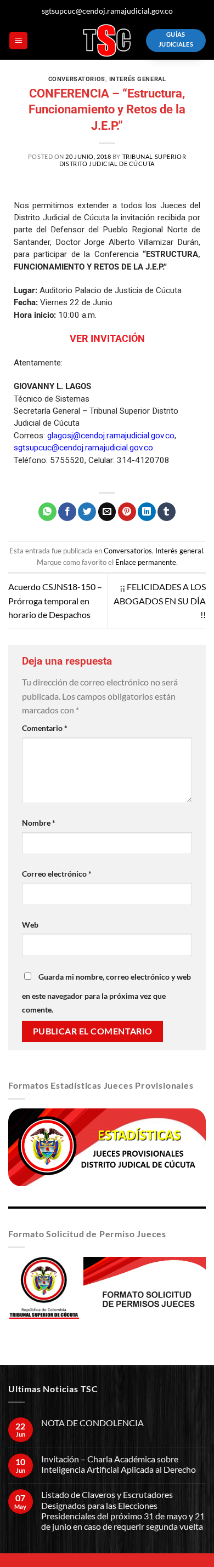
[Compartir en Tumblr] (166, 511)
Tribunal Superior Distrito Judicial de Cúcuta (122, 160)
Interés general (137, 79)
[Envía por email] (107, 511)
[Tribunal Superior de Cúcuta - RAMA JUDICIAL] (107, 40)
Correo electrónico (57, 873)
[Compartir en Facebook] (67, 511)
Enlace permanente (145, 562)
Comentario (44, 728)
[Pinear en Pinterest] (127, 511)
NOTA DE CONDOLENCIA (92, 1422)
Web (30, 924)
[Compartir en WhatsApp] (47, 511)
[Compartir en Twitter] (87, 511)
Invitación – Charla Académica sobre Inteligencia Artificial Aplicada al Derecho (118, 1464)
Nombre (38, 822)
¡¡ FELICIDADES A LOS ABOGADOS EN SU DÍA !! (160, 600)
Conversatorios (76, 79)
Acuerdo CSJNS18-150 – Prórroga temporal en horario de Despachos (55, 600)
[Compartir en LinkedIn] (147, 511)
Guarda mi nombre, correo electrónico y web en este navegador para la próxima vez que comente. (106, 993)
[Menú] (18, 41)
